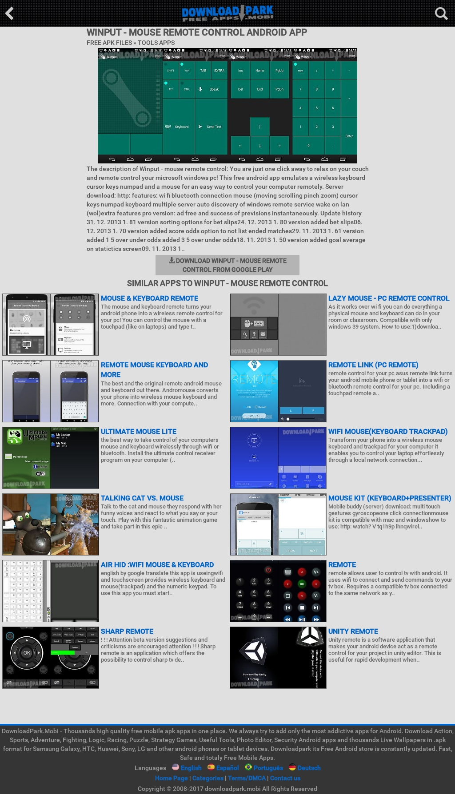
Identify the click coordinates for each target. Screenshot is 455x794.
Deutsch (309, 767)
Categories (208, 778)
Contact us (285, 778)
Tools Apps (156, 42)
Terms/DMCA (247, 778)
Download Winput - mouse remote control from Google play (231, 265)
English (191, 767)
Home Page (171, 778)
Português (268, 767)
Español (227, 767)
